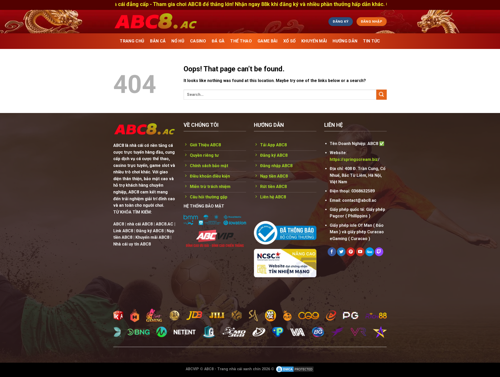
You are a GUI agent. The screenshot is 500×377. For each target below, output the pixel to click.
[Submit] (381, 95)
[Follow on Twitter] (341, 251)
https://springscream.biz (354, 159)
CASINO (198, 41)
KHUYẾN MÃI (314, 41)
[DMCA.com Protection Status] (294, 369)
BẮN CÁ (158, 41)
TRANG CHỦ (132, 41)
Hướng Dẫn (345, 41)
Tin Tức (371, 41)
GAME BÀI (268, 41)
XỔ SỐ (289, 41)
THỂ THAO (241, 41)
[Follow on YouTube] (360, 251)
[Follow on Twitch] (379, 251)
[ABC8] (204, 21)
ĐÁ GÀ (218, 41)
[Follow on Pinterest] (350, 251)
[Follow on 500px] (369, 251)
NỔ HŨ (177, 41)
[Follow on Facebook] (332, 251)
